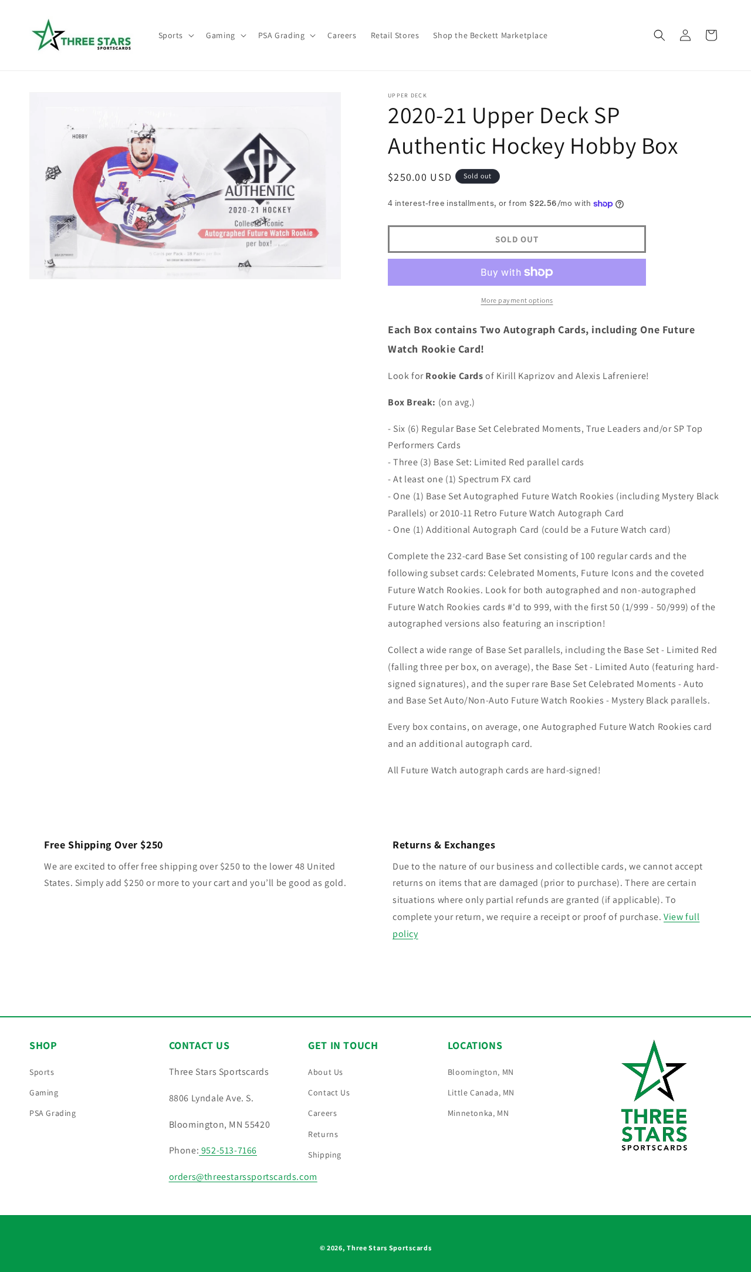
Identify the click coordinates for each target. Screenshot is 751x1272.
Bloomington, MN (481, 1072)
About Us (325, 1072)
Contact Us (329, 1092)
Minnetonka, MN (478, 1113)
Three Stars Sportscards (389, 1247)
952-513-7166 (228, 1150)
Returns (323, 1134)
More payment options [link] (517, 300)
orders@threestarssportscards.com (243, 1176)
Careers (322, 1113)
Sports (42, 1072)
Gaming (44, 1092)
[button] (175, 35)
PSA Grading (52, 1113)
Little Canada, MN (481, 1092)
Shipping (324, 1154)
